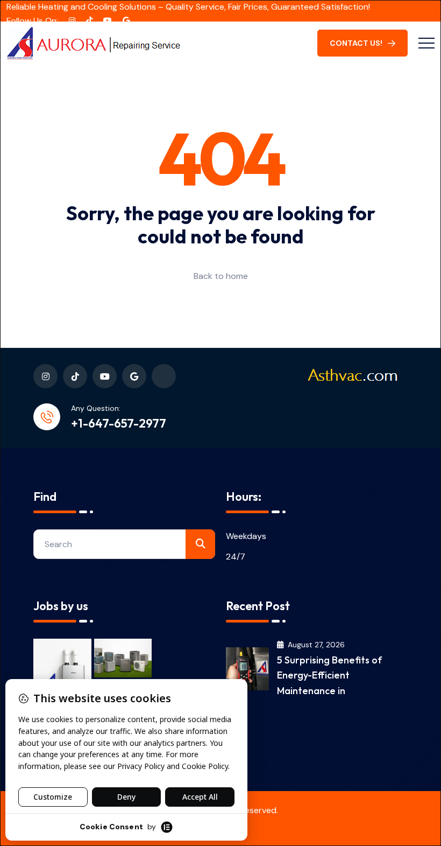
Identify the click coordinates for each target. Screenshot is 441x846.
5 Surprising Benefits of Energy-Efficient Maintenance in (329, 675)
